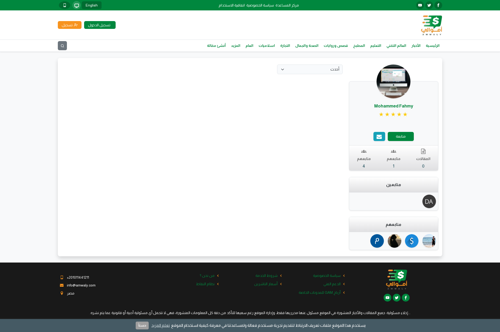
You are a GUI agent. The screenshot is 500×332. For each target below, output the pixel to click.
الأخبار (416, 45)
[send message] (379, 136)
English (92, 5)
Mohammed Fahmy (393, 106)
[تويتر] (429, 5)
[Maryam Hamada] (393, 241)
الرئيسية (433, 45)
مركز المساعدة (287, 5)
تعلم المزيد (160, 325)
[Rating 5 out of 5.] (394, 114)
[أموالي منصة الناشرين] (431, 25)
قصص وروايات (336, 45)
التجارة (285, 45)
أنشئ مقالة (216, 45)
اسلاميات (267, 45)
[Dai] (428, 201)
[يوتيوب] (420, 5)
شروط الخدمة (266, 275)
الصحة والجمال (306, 45)
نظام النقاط (205, 284)
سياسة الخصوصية (260, 5)
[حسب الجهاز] (76, 5)
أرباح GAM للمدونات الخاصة (320, 292)
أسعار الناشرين (266, 284)
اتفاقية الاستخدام (232, 5)
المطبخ (359, 45)
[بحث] (62, 45)
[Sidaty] (411, 241)
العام (249, 45)
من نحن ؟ (207, 275)
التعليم (375, 45)
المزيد (235, 45)
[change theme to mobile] (64, 5)
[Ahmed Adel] (428, 241)
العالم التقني (396, 45)
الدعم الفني (332, 284)
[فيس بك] (438, 5)
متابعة (401, 136)
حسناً (142, 325)
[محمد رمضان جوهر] (376, 241)
